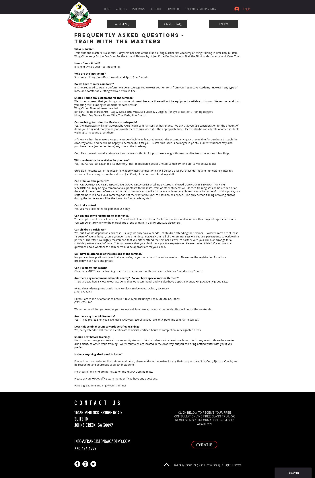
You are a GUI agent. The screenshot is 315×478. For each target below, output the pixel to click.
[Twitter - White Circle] (93, 464)
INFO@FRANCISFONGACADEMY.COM (102, 441)
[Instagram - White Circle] (85, 464)
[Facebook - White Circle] (77, 464)
